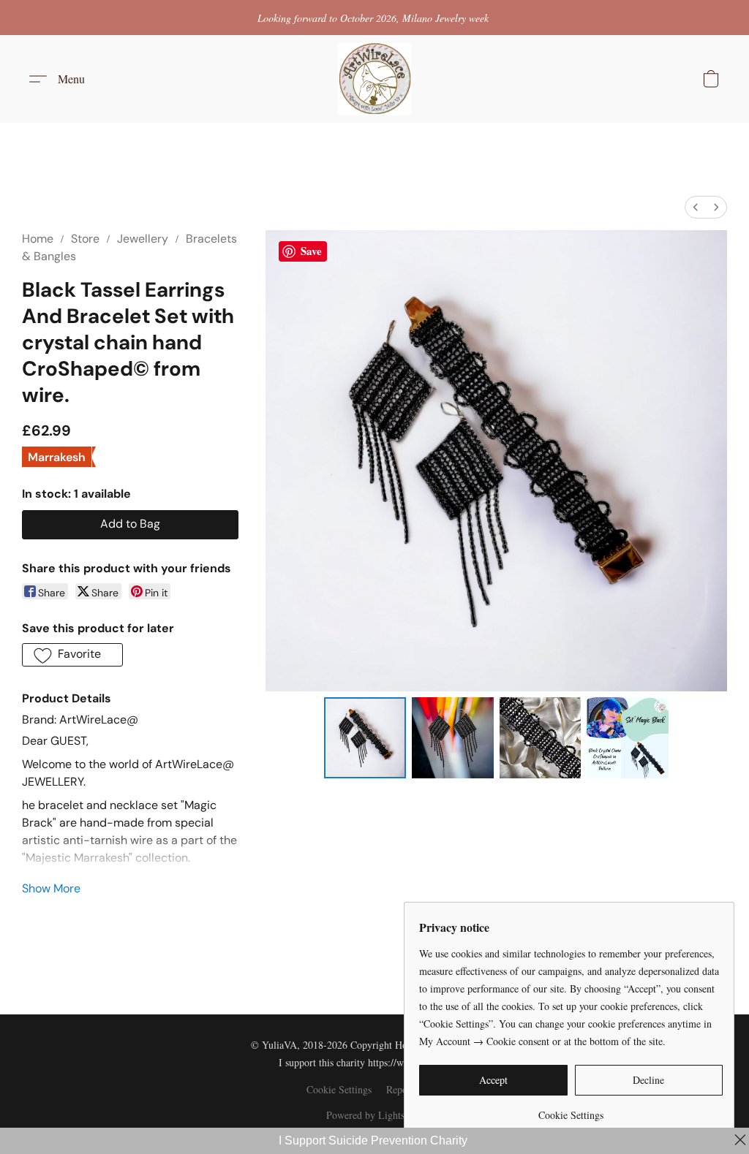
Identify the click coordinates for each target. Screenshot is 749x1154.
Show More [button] (51, 888)
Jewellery (142, 238)
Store (85, 238)
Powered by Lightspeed (375, 1115)
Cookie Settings (339, 1089)
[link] (571, 1110)
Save (311, 251)
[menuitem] (695, 207)
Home (37, 238)
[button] (374, 78)
